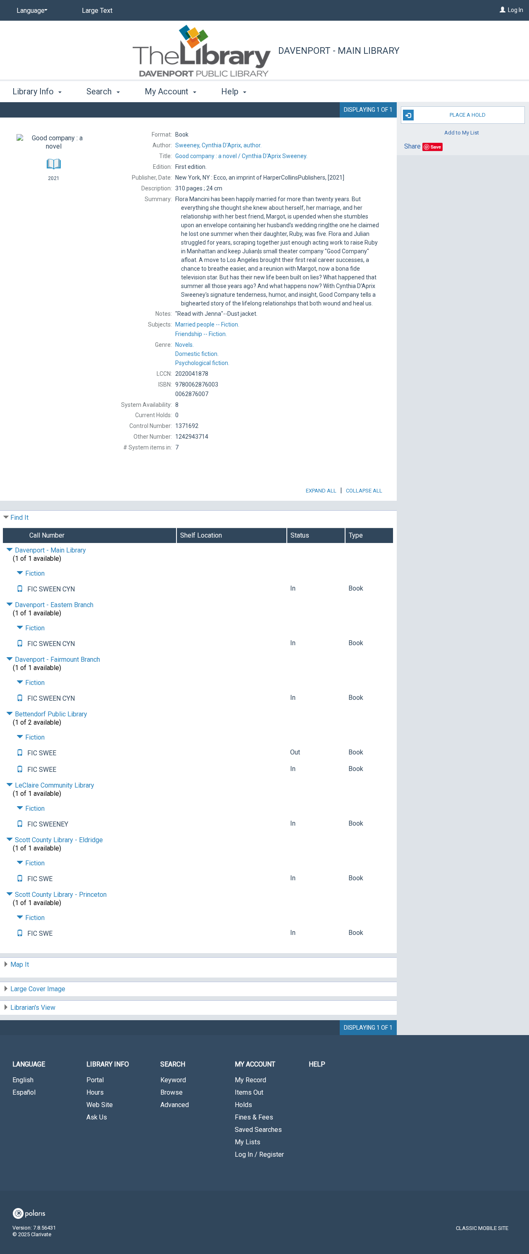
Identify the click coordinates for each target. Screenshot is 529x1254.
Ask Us (96, 1117)
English (22, 1080)
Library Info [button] (34, 91)
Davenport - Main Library (339, 51)
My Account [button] (168, 91)
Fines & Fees (254, 1117)
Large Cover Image (37, 989)
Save (436, 147)
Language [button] (28, 1064)
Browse (171, 1092)
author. (218, 145)
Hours (95, 1092)
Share (412, 146)
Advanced (174, 1105)
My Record (250, 1080)
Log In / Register (259, 1154)
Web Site (99, 1105)
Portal (95, 1080)
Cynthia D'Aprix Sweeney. (241, 156)
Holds (243, 1105)
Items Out (249, 1092)
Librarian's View (32, 1007)
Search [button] (100, 91)
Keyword (173, 1080)
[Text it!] (20, 589)
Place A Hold (468, 115)
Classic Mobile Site (482, 1228)
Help (317, 1064)
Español (24, 1092)
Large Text (97, 10)
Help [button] (231, 91)
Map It (19, 964)
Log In (515, 10)
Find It (19, 517)
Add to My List (461, 132)
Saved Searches (258, 1130)
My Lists (247, 1142)
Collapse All (364, 491)
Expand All (321, 491)
